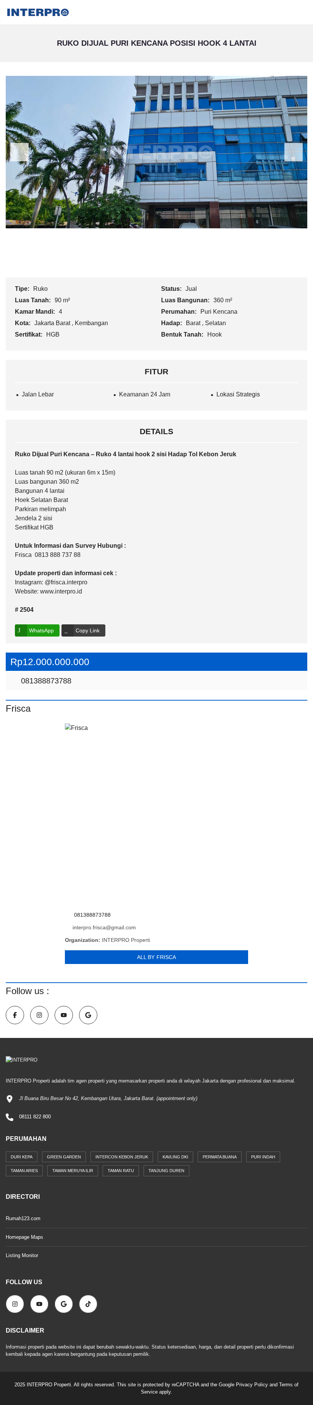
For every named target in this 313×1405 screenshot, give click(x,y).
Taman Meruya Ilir (72, 1170)
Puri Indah (263, 1157)
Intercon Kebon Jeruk (121, 1157)
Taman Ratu (121, 1170)
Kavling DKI (175, 1157)
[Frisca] (156, 814)
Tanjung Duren (166, 1170)
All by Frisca (156, 957)
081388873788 (45, 681)
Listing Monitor (22, 1255)
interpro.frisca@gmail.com (104, 927)
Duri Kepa (21, 1157)
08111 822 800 (35, 1117)
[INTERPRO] (35, 12)
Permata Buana (220, 1157)
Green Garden (64, 1157)
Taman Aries (24, 1170)
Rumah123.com (23, 1218)
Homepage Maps (24, 1237)
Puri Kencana (219, 311)
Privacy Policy (252, 1384)
